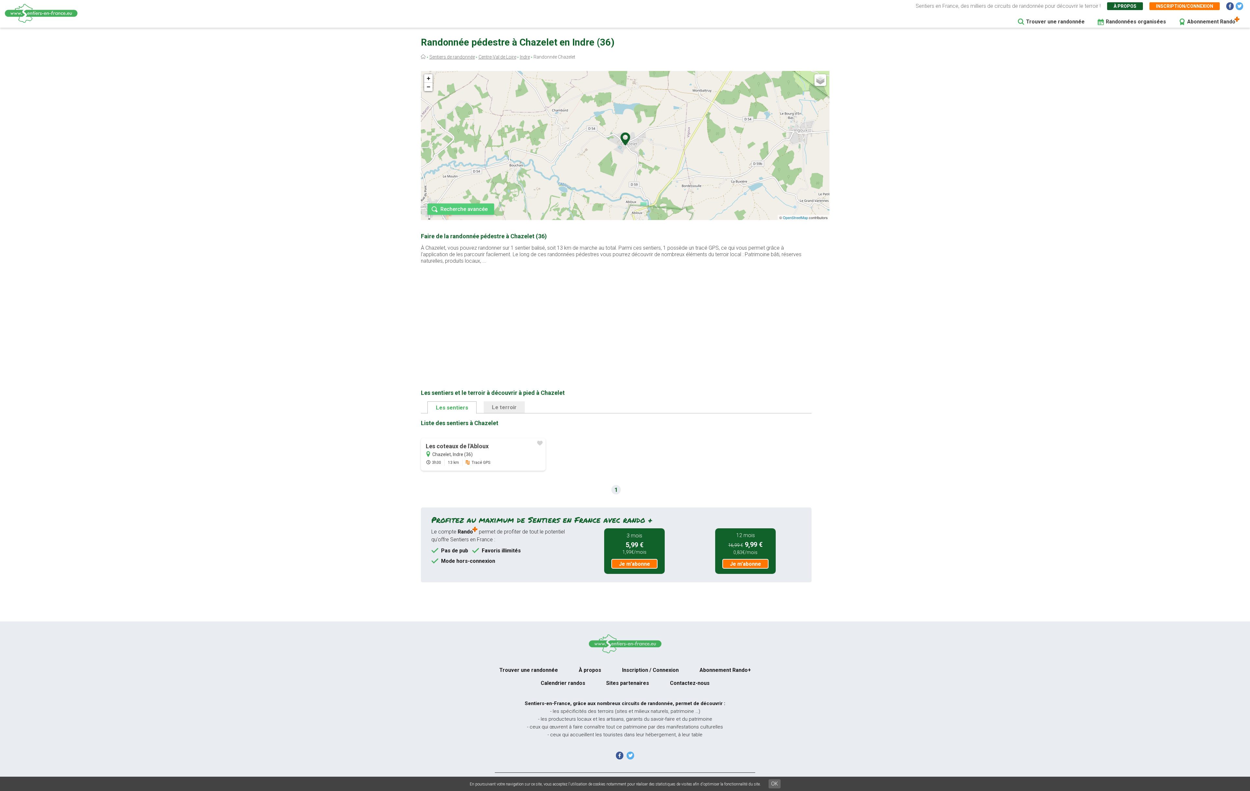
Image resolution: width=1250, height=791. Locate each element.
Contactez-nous (690, 683)
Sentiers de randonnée (452, 57)
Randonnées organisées (1136, 22)
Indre (525, 57)
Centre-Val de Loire (497, 57)
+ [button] (428, 78)
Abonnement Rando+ (725, 670)
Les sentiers (452, 407)
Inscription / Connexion (650, 670)
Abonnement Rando (1211, 22)
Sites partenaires (627, 683)
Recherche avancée (464, 209)
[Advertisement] (616, 316)
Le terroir (504, 407)
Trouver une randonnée (1055, 22)
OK (774, 784)
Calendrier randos (563, 683)
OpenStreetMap (795, 217)
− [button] (428, 86)
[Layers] (820, 80)
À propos (1125, 6)
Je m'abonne (634, 564)
